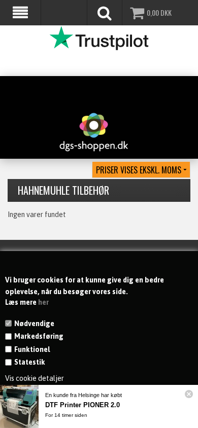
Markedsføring (38, 336)
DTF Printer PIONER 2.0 (82, 405)
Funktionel (32, 349)
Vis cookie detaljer (34, 378)
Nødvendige (34, 323)
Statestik (29, 362)
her (43, 302)
